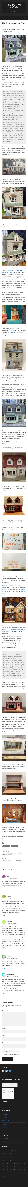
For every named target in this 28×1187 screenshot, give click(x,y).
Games (4, 1117)
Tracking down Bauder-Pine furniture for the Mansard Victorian (13, 853)
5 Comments (14, 26)
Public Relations (6, 1121)
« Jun (4, 1176)
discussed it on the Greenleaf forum (13, 629)
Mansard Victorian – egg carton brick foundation (11, 860)
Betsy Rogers (10, 974)
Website (4, 1042)
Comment (5, 1011)
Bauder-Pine (6, 846)
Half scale (15, 846)
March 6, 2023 (6, 26)
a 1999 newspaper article (12, 636)
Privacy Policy (5, 1138)
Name (4, 1028)
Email (4, 1035)
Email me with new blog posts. (11, 1054)
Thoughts (4, 1124)
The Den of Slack (14, 6)
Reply (3, 889)
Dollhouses (7, 843)
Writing (4, 1127)
